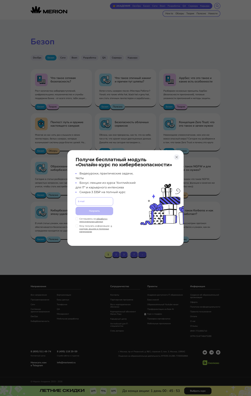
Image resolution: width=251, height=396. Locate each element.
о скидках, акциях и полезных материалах (95, 229)
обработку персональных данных (93, 220)
